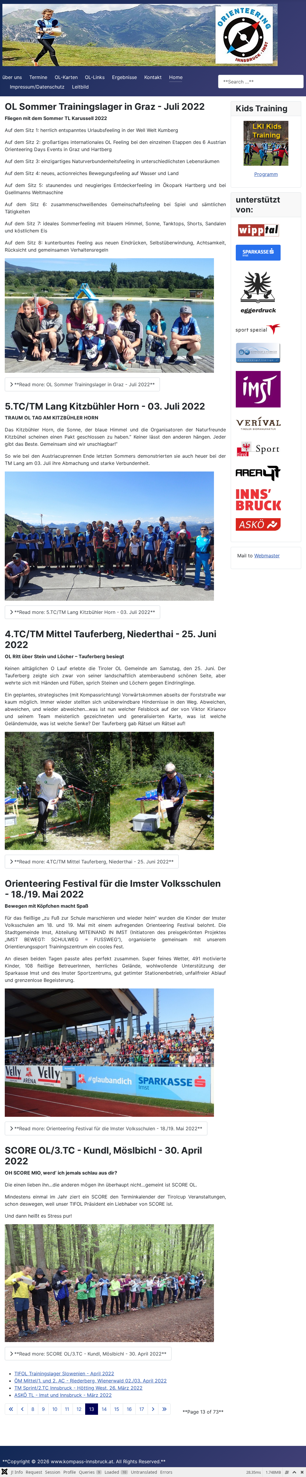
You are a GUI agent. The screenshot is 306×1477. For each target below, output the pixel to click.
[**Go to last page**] (164, 1409)
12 (79, 1409)
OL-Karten (66, 77)
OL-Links (95, 77)
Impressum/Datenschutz (37, 87)
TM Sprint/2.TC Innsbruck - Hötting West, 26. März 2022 (78, 1388)
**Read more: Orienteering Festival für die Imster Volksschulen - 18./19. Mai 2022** (107, 1128)
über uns (12, 77)
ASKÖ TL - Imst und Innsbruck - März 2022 (63, 1395)
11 (67, 1409)
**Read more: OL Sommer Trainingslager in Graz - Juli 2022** (84, 384)
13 (91, 1409)
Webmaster (267, 556)
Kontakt (153, 77)
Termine (38, 77)
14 (104, 1409)
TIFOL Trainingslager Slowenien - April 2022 (64, 1373)
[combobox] (261, 81)
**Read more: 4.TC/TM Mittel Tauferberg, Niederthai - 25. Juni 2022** (93, 862)
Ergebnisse (124, 77)
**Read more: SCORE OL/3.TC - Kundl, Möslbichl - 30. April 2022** (89, 1354)
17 (141, 1409)
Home (176, 77)
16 (129, 1409)
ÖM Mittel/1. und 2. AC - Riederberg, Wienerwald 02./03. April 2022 (90, 1381)
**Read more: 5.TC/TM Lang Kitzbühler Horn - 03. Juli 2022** (84, 612)
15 (116, 1409)
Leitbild (80, 87)
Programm (266, 174)
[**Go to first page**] (11, 1409)
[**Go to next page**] (153, 1409)
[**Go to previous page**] (22, 1409)
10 (54, 1409)
